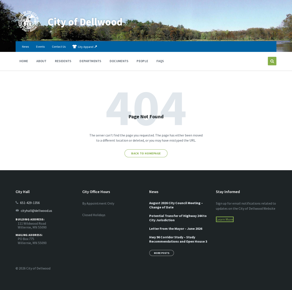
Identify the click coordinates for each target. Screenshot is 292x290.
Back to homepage (146, 153)
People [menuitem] (142, 61)
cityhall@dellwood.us (36, 210)
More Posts (161, 253)
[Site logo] (28, 33)
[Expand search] (272, 61)
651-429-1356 (30, 203)
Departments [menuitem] (90, 61)
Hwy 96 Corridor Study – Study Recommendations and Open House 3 (178, 239)
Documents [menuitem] (119, 61)
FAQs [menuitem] (160, 61)
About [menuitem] (41, 61)
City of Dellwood (85, 21)
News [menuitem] (25, 46)
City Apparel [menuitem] (85, 47)
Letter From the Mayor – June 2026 (175, 228)
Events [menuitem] (40, 46)
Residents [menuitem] (63, 61)
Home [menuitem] (23, 61)
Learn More (225, 219)
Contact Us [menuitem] (59, 46)
